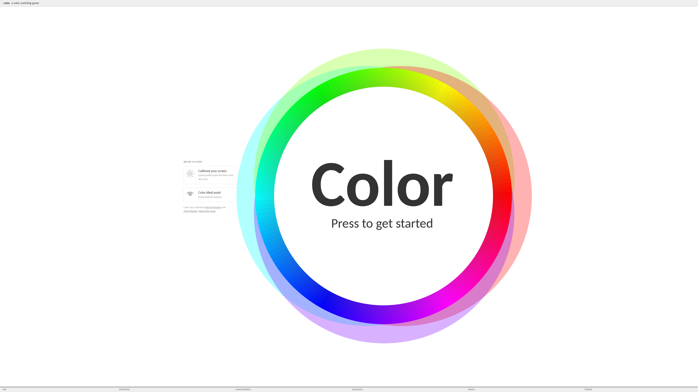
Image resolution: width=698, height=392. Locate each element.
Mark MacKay (191, 211)
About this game (207, 211)
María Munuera (213, 207)
